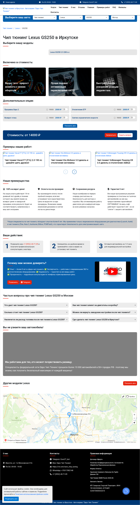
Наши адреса (10, 2)
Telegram (26, 282)
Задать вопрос (125, 135)
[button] (74, 172)
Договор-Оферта (96, 459)
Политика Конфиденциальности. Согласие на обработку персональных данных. (106, 464)
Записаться (111, 135)
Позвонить (13, 282)
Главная (91, 7)
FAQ (114, 7)
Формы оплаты (96, 469)
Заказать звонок (96, 481)
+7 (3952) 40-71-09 (30, 244)
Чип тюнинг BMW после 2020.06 (101, 478)
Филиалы (122, 7)
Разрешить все (11, 499)
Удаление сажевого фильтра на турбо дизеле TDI (104, 473)
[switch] (65, 109)
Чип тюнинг (63, 7)
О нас (73, 7)
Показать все (70, 126)
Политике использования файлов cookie (31, 494)
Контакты (55, 12)
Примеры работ (103, 7)
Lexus (17, 28)
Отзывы (81, 7)
